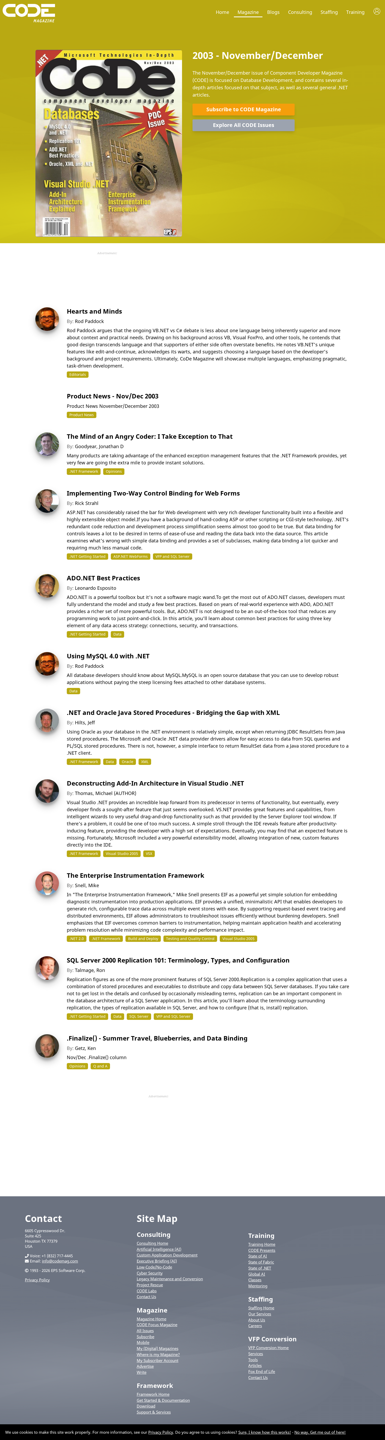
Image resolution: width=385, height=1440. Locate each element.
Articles (255, 1365)
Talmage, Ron (90, 970)
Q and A (100, 1066)
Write (141, 1372)
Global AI (256, 1274)
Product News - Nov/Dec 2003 (112, 396)
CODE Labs (147, 1290)
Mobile (143, 1342)
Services (255, 1353)
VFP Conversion (272, 1339)
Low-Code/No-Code (154, 1267)
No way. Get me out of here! (320, 1432)
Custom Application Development (167, 1255)
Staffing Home (261, 1307)
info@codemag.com (60, 1261)
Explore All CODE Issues (243, 125)
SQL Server (138, 1016)
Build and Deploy (143, 938)
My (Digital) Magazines (157, 1348)
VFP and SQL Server (173, 556)
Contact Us (146, 1296)
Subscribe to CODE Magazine (243, 109)
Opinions (114, 471)
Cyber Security (150, 1273)
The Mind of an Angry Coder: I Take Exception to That (150, 436)
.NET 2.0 (76, 938)
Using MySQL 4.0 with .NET (108, 656)
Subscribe (145, 1336)
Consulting (300, 12)
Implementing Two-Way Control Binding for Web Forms (153, 493)
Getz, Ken (85, 1048)
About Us (256, 1319)
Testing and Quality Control (190, 938)
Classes (254, 1279)
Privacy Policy (37, 1279)
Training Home (261, 1244)
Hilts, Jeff (85, 722)
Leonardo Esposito (95, 588)
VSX (149, 853)
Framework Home (153, 1394)
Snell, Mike (87, 885)
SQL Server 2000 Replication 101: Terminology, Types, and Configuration (178, 960)
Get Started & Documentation (163, 1400)
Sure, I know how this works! (264, 1432)
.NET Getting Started (87, 556)
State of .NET (259, 1268)
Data (117, 634)
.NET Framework (83, 471)
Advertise (145, 1366)
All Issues (145, 1330)
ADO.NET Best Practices (103, 578)
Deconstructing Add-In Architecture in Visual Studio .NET (155, 783)
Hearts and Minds (94, 311)
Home (222, 12)
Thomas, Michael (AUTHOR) (105, 793)
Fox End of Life (261, 1371)
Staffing (329, 12)
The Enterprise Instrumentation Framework (135, 875)
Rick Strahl (86, 503)
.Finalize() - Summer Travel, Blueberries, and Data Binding (157, 1038)
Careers (255, 1325)
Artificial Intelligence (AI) (159, 1249)
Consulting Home (152, 1243)
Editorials (77, 374)
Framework (155, 1385)
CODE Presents (261, 1250)
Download (146, 1406)
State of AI (257, 1256)
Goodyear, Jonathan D (99, 446)
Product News (81, 414)
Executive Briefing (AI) (157, 1261)
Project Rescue (150, 1284)
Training (355, 12)
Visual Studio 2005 (122, 853)
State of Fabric (261, 1262)
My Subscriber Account (157, 1360)
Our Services (259, 1313)
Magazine (248, 12)
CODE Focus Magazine (157, 1324)
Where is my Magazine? (158, 1354)
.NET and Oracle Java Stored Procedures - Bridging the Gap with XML (173, 712)
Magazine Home (151, 1318)
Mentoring (257, 1285)
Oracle (127, 761)
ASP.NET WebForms (130, 556)
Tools (253, 1359)
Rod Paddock (89, 321)
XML (144, 761)
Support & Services (154, 1412)
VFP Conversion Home (268, 1347)
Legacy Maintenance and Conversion (170, 1278)
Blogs (273, 12)
